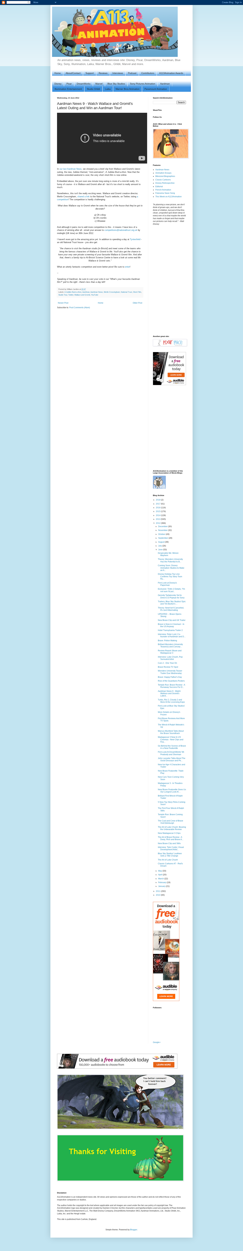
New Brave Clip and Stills (169, 843)
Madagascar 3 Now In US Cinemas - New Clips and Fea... (170, 739)
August (161, 542)
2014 (158, 515)
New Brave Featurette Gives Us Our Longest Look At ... (172, 790)
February (162, 882)
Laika (108, 89)
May (160, 871)
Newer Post (63, 303)
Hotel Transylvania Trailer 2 (170, 630)
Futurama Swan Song (165, 193)
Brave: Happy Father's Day (170, 677)
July (160, 546)
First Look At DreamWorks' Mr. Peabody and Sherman (171, 753)
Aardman (165, 83)
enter (127, 267)
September (163, 538)
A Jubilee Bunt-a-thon (72, 292)
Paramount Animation (155, 89)
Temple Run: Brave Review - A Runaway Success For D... (171, 686)
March (161, 878)
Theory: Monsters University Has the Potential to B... (170, 560)
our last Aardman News (71, 169)
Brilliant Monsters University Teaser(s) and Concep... (170, 645)
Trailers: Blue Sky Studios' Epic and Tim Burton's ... (172, 602)
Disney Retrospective (165, 183)
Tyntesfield (135, 239)
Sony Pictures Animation (142, 83)
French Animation (163, 190)
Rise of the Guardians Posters (171, 681)
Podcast (132, 73)
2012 (158, 523)
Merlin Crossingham (112, 292)
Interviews (117, 73)
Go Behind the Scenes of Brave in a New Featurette (172, 747)
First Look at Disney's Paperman (167, 584)
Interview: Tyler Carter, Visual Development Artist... (171, 848)
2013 (158, 519)
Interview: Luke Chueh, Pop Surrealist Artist (170, 658)
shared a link (83, 196)
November (163, 530)
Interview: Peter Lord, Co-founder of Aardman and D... (171, 635)
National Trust (126, 292)
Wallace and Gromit (82, 295)
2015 (158, 511)
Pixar (69, 83)
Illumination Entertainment (68, 89)
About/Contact (73, 73)
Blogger (133, 1230)
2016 (158, 507)
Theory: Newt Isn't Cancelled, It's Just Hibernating (171, 609)
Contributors (147, 73)
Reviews (103, 73)
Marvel (98, 83)
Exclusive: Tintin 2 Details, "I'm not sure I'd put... (171, 590)
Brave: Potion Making (167, 640)
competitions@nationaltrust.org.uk (120, 230)
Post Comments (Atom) (79, 307)
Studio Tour (62, 295)
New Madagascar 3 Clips (169, 833)
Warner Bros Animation (128, 89)
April (160, 875)
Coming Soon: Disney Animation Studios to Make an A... (171, 567)
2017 (158, 504)
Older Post (137, 303)
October (162, 534)
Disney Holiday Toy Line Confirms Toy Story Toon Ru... (170, 576)
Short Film (137, 292)
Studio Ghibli (93, 89)
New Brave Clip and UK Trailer (171, 620)
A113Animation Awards (171, 73)
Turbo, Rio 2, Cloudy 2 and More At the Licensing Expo (171, 701)
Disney (57, 83)
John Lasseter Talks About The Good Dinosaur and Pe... (171, 759)
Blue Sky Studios (116, 83)
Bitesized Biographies (165, 176)
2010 (158, 895)
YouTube (94, 295)
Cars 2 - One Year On (167, 663)
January (162, 886)
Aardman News (96, 292)
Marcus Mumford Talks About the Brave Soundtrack (171, 732)
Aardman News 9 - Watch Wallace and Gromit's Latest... (169, 693)
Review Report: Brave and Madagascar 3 (170, 651)
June (160, 549)
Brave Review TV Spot (168, 667)
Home (57, 73)
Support (89, 73)
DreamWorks (83, 83)
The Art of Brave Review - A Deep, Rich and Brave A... (170, 838)
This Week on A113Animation (168, 196)
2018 (158, 500)
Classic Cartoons (163, 180)
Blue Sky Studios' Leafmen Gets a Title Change (170, 854)
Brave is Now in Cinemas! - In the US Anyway (171, 625)
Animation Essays (163, 173)
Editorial (159, 186)
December (163, 526)
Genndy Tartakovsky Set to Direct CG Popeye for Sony (171, 596)
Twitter (70, 295)
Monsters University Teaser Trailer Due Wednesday (170, 672)
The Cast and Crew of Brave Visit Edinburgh (170, 822)
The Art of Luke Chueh (168, 860)
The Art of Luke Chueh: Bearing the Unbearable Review (172, 828)
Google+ (157, 1042)
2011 (158, 891)
